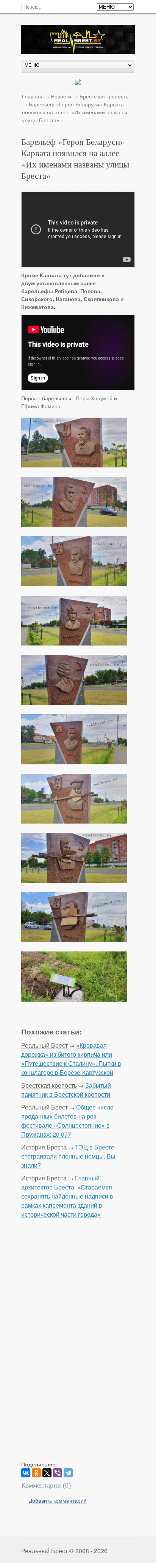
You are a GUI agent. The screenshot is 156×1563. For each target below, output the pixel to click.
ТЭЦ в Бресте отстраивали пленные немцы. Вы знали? (68, 1156)
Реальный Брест (44, 1045)
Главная (32, 96)
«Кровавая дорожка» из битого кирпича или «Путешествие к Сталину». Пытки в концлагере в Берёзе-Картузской (71, 1059)
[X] (46, 1472)
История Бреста (44, 1147)
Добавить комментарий (58, 1500)
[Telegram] (68, 1472)
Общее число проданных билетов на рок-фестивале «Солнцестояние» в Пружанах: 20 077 (67, 1121)
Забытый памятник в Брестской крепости (66, 1090)
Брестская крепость (104, 96)
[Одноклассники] (36, 1472)
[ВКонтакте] (25, 1472)
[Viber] (57, 1472)
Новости (61, 96)
